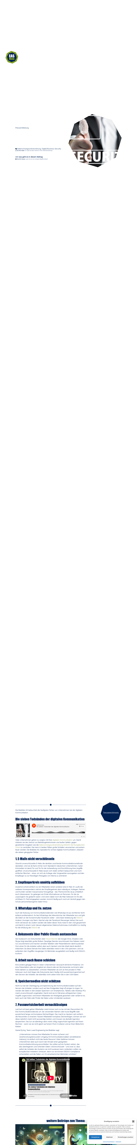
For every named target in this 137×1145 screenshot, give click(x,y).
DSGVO (79, 918)
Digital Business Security (51, 149)
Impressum (118, 1141)
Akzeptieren (95, 1137)
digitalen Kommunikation (63, 840)
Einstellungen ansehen (125, 1137)
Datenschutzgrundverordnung (29, 149)
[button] (133, 1121)
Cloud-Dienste (51, 939)
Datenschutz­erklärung (109, 1141)
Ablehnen (109, 1137)
